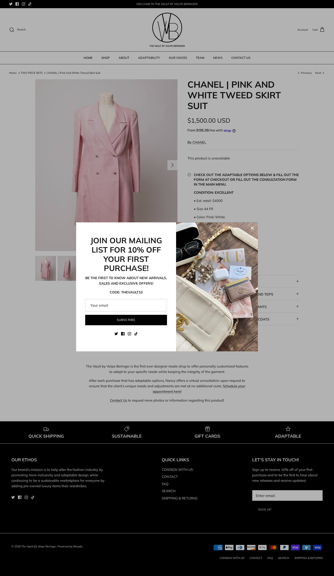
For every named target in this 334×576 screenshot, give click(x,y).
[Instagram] (129, 333)
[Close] (252, 228)
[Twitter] (116, 333)
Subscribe (126, 320)
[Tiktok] (136, 333)
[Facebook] (123, 333)
